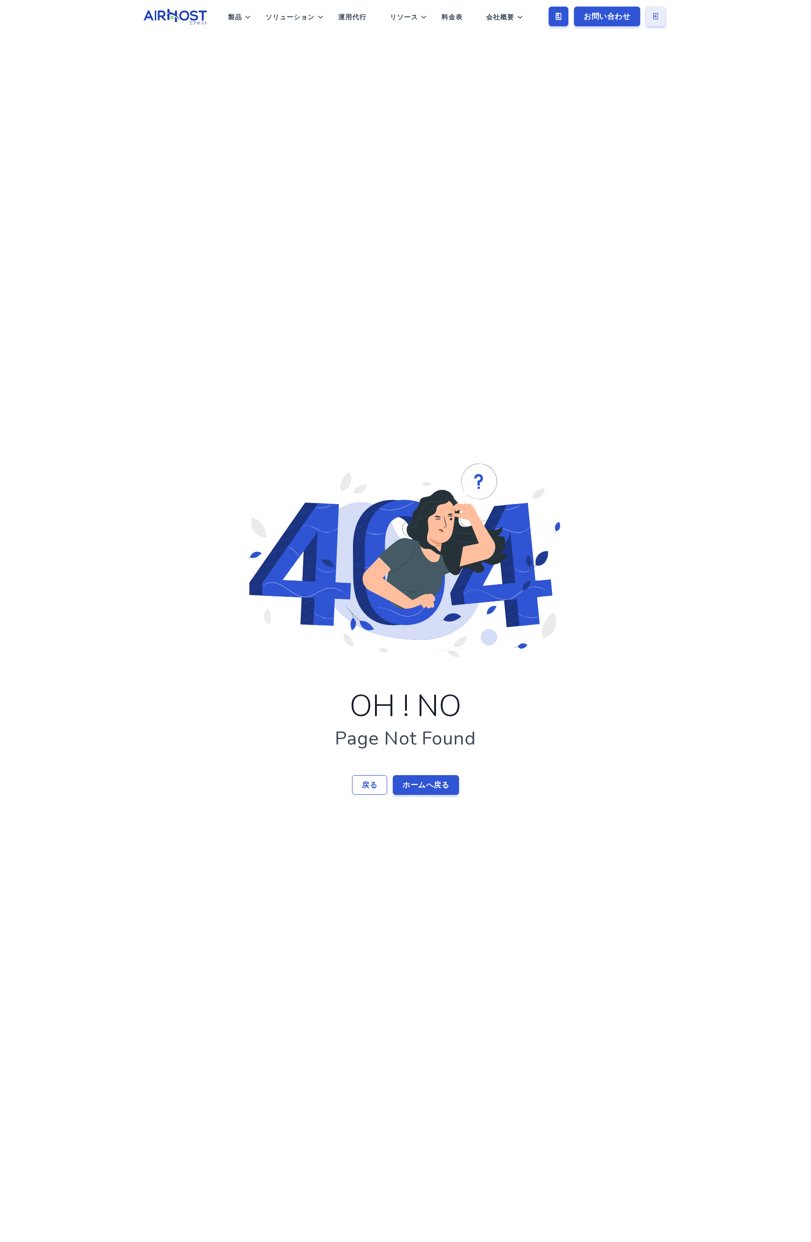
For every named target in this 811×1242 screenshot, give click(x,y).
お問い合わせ (607, 16)
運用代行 (352, 17)
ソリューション (290, 17)
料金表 (452, 17)
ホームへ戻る (426, 785)
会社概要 (500, 17)
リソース (404, 17)
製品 (235, 17)
